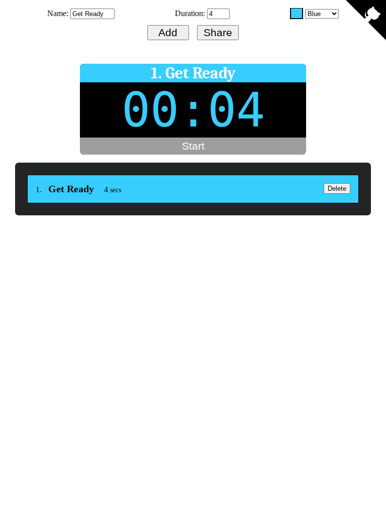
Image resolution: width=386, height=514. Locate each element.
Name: (58, 13)
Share (218, 32)
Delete (337, 188)
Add (167, 32)
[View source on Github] (366, 21)
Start (193, 146)
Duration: (191, 13)
